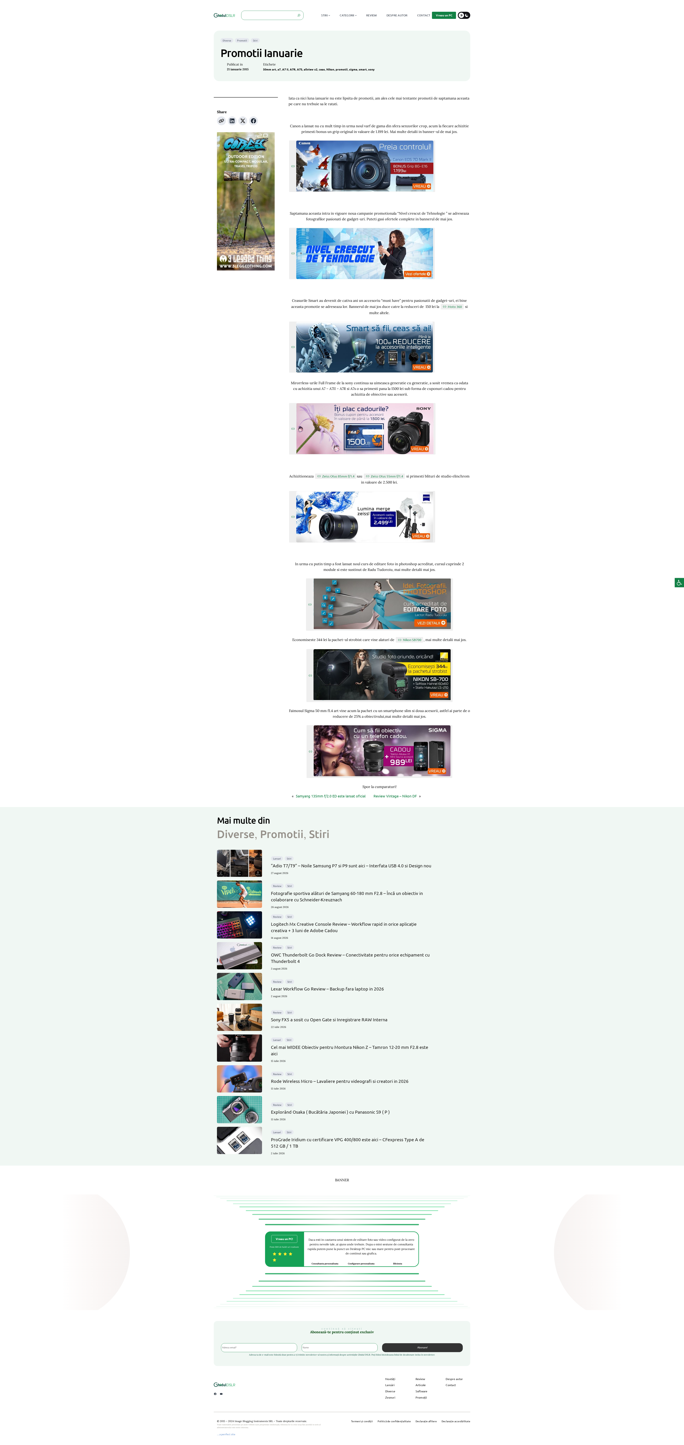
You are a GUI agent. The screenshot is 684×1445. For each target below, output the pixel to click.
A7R (293, 69)
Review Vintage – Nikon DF (395, 796)
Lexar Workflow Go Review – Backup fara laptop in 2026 (327, 989)
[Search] (299, 15)
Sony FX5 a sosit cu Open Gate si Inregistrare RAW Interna (329, 1019)
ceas (322, 69)
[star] (274, 1254)
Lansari (277, 858)
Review (277, 885)
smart (363, 69)
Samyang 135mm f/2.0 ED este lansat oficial (331, 796)
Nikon (330, 69)
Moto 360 (455, 306)
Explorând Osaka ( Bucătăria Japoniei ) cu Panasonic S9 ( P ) (330, 1112)
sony (371, 69)
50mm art (269, 69)
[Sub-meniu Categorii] (356, 15)
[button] (679, 582)
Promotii (242, 40)
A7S (299, 69)
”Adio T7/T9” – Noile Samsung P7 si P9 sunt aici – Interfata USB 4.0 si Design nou (351, 865)
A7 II (285, 69)
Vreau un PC (444, 15)
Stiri (255, 40)
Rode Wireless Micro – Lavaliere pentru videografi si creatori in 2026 (339, 1081)
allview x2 (310, 69)
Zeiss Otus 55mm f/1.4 (387, 476)
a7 (279, 69)
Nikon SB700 (412, 640)
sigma (353, 69)
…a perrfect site (226, 1434)
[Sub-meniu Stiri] (329, 15)
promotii (342, 69)
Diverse (227, 40)
